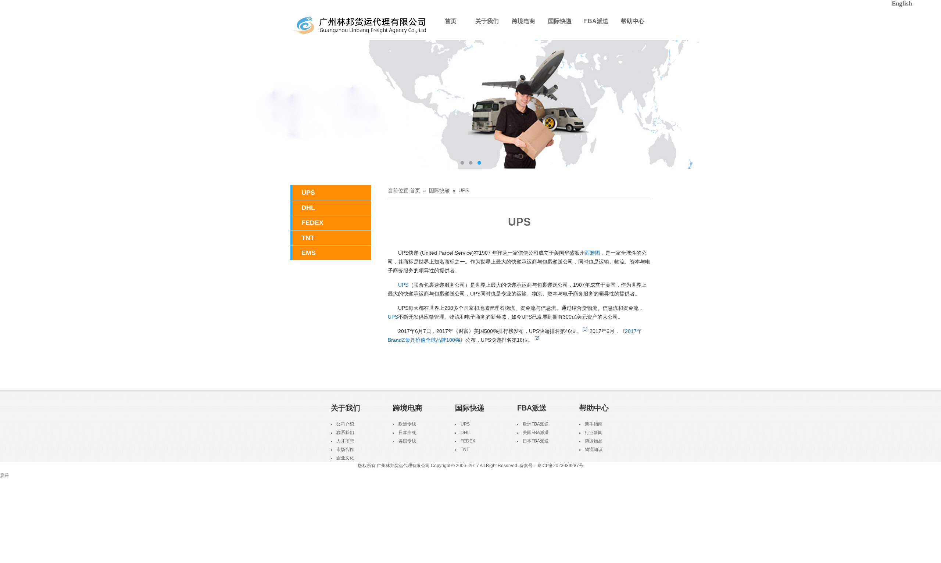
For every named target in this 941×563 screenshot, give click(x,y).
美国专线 (407, 441)
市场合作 (345, 449)
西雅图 (592, 253)
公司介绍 (345, 424)
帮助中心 (632, 21)
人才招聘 (345, 441)
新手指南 (593, 424)
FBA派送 (596, 21)
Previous (13, 104)
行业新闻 (593, 432)
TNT (307, 237)
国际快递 (560, 21)
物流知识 (593, 449)
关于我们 (487, 21)
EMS (308, 253)
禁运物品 (593, 441)
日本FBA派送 (536, 441)
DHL (308, 207)
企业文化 (345, 457)
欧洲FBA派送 (536, 424)
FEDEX (312, 222)
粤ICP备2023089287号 (560, 465)
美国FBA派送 (536, 432)
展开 (4, 475)
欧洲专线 (407, 424)
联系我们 (345, 432)
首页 (451, 21)
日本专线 (407, 432)
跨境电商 (523, 21)
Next (928, 104)
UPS (308, 192)
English (902, 3)
